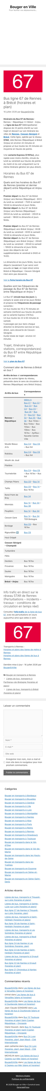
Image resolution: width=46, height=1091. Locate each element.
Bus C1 (27, 403)
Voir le (14, 361)
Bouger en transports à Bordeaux (20, 795)
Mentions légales (23, 1076)
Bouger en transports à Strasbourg (21, 835)
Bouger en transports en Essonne (20, 868)
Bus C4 (27, 444)
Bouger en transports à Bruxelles (20, 799)
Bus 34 (27, 496)
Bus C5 (32, 409)
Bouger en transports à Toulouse (20, 839)
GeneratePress (23, 1087)
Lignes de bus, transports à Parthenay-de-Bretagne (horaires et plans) (21, 682)
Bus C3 (28, 406)
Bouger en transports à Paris (18, 824)
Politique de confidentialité (23, 1079)
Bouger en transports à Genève (19, 803)
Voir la (18, 280)
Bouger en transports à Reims (19, 828)
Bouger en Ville (23, 7)
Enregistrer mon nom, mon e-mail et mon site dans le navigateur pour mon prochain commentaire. (24, 762)
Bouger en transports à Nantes (19, 817)
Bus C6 (28, 412)
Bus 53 (31, 415)
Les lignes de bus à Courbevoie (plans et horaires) (22, 1011)
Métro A (28, 400)
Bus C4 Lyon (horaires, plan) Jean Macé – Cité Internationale (20, 1039)
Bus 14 (36, 481)
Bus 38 (27, 506)
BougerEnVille (10, 667)
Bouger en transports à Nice (18, 821)
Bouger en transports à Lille (18, 806)
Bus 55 (32, 418)
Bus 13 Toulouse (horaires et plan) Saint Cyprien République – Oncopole (22, 1020)
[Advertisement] (23, 40)
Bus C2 (36, 403)
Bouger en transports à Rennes (21, 675)
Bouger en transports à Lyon (18, 810)
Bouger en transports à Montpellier (21, 813)
